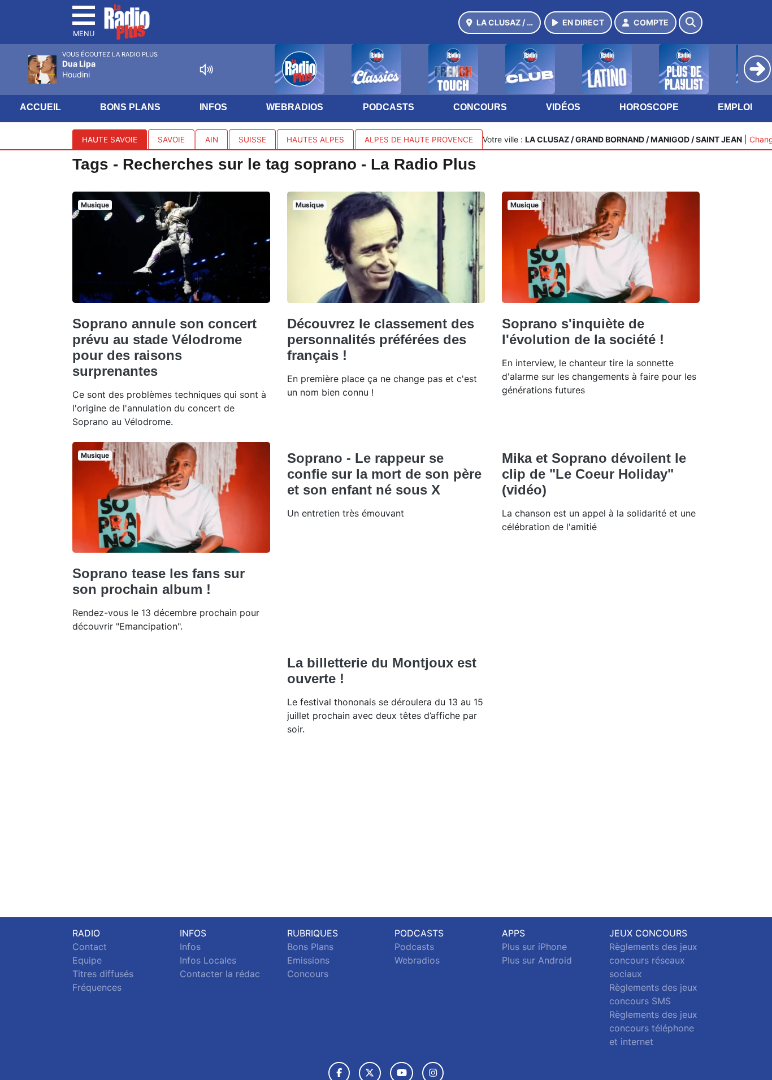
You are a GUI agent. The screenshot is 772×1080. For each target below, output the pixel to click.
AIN (211, 139)
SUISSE (252, 139)
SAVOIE (171, 139)
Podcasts (388, 107)
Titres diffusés (102, 973)
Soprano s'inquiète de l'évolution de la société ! (583, 331)
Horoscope (649, 107)
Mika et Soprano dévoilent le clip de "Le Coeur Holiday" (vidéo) (594, 473)
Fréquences (97, 987)
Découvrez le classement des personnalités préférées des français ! (380, 339)
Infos (213, 107)
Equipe (87, 960)
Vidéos (563, 107)
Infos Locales (208, 960)
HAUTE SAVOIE (109, 139)
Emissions (308, 960)
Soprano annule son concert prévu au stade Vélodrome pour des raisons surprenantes (164, 347)
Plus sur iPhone (534, 946)
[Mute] (206, 69)
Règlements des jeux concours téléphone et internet (653, 1028)
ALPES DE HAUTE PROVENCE (419, 139)
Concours (480, 107)
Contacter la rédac (220, 973)
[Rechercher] (690, 22)
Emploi (735, 107)
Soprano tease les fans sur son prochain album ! (158, 581)
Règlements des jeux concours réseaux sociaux (653, 960)
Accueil (40, 107)
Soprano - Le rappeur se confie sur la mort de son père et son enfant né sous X (384, 473)
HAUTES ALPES (315, 139)
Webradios (294, 107)
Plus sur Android (537, 960)
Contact (89, 946)
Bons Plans (130, 107)
